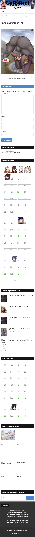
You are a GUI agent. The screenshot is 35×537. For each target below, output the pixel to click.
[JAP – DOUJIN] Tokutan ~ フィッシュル (19, 306)
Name (3, 116)
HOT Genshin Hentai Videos (10, 426)
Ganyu (19, 476)
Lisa (18, 444)
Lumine (19, 431)
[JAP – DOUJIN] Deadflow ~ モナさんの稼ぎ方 (21, 295)
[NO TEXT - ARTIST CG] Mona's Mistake (16, 16)
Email (2, 124)
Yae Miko (3, 152)
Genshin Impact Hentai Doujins (11, 291)
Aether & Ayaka (21, 462)
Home (4, 16)
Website (3, 131)
